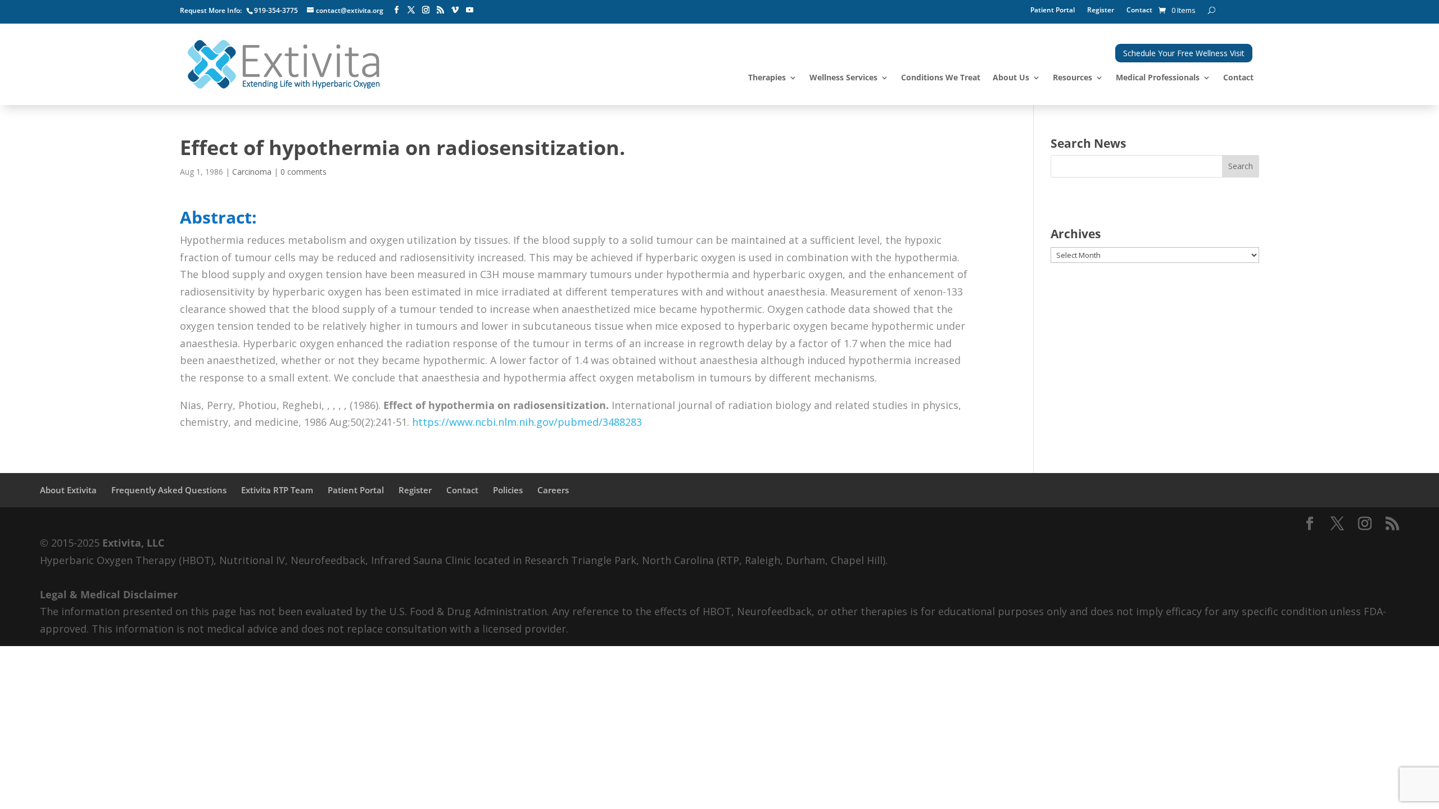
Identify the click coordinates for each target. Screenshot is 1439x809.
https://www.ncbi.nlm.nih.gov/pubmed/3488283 (527, 422)
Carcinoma (251, 171)
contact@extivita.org (349, 10)
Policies (508, 490)
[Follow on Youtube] (469, 10)
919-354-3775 (276, 10)
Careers (553, 490)
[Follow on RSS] (440, 10)
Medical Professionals (1158, 78)
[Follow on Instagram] (425, 10)
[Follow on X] (411, 10)
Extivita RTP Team (277, 490)
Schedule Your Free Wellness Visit (1184, 53)
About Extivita (68, 490)
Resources (1072, 78)
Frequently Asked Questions (169, 490)
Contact (1139, 10)
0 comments (303, 171)
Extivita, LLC (133, 542)
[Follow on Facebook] (396, 10)
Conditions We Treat (940, 78)
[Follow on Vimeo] (454, 10)
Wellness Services (843, 78)
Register (1100, 10)
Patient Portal (1052, 10)
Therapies (767, 78)
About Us (1011, 78)
